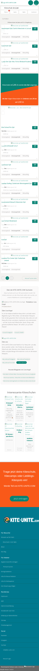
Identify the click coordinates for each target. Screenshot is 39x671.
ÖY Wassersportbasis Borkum (9, 435)
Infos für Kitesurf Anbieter (8, 576)
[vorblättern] (33, 116)
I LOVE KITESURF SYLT (9, 146)
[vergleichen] (3, 31)
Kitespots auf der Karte (7, 537)
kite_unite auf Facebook (23, 359)
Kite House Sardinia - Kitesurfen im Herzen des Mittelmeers (19, 377)
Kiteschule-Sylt (6, 46)
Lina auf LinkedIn (19, 332)
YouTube (3, 645)
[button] (3, 278)
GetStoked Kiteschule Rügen (29, 408)
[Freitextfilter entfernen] (31, 3)
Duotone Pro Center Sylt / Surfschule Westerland (13, 259)
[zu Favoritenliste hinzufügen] (3, 26)
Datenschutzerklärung (7, 606)
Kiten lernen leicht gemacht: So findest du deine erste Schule (19, 381)
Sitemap (3, 620)
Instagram (4, 640)
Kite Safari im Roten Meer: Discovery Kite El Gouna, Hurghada (19, 374)
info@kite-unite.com (9, 650)
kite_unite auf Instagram (9, 359)
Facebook (4, 635)
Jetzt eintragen (20, 498)
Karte (15, 12)
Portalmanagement (6, 625)
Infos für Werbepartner (7, 581)
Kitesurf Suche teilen (31, 278)
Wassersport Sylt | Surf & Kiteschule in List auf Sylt (16, 29)
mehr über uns (22, 362)
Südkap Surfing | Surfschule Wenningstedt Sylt (16, 183)
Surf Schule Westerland (9, 221)
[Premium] (35, 394)
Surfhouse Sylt (6, 165)
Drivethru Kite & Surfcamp (19, 406)
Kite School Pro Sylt (7, 127)
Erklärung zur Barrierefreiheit (9, 615)
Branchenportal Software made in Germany (12, 667)
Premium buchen (8, 567)
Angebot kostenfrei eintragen (9, 562)
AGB (2, 601)
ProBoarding (19, 431)
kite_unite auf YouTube (9, 362)
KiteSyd (4, 239)
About (2, 547)
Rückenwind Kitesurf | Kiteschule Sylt (13, 202)
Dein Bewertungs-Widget (8, 586)
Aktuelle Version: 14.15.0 (6, 669)
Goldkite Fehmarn (30, 439)
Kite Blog (3, 552)
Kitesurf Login (7, 659)
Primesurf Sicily (9, 404)
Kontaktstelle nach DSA (7, 611)
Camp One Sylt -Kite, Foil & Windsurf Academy (16, 61)
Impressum (4, 596)
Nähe (23, 12)
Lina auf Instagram (7, 332)
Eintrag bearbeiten (6, 571)
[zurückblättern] (5, 116)
